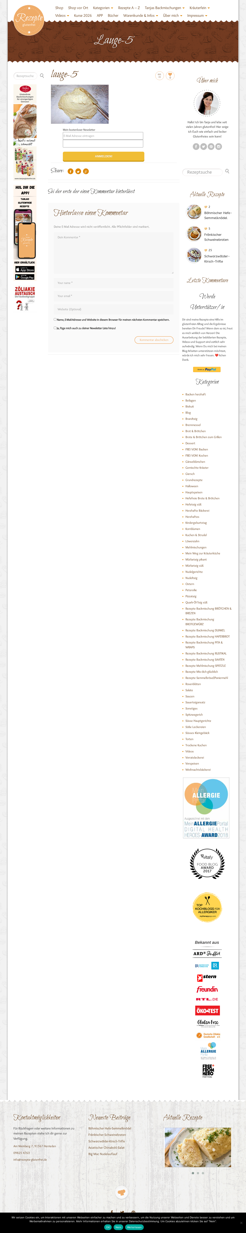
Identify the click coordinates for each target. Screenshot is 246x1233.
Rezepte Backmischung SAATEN (204, 659)
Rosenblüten (193, 684)
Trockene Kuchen (196, 745)
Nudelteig (191, 578)
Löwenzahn (192, 541)
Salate (189, 690)
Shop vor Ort (78, 7)
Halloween (191, 486)
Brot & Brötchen (195, 431)
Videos (60, 15)
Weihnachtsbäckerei (198, 769)
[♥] (121, 1192)
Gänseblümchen (195, 461)
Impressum (195, 15)
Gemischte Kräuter (197, 467)
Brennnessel (193, 425)
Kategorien (101, 7)
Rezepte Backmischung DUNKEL (205, 630)
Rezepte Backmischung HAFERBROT (207, 636)
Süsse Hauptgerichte (198, 721)
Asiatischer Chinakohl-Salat (106, 1147)
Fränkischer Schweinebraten (107, 1135)
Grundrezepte (194, 480)
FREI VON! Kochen (196, 455)
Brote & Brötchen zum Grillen (203, 437)
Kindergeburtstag (196, 522)
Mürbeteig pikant (196, 559)
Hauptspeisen (193, 492)
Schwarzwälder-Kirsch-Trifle (106, 1141)
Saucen (189, 696)
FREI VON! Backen (196, 449)
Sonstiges (191, 708)
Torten (189, 739)
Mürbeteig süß (194, 565)
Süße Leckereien (195, 727)
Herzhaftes (192, 517)
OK (108, 1227)
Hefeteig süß (193, 504)
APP (100, 15)
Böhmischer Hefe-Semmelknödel (109, 1128)
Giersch (190, 474)
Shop (59, 7)
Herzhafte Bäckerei (197, 510)
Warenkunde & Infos (139, 15)
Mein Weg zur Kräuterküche (202, 553)
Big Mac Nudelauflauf (102, 1154)
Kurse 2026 (83, 15)
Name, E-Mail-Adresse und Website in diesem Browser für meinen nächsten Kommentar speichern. (113, 319)
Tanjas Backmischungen (163, 7)
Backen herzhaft (195, 394)
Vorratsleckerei (194, 757)
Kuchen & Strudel (196, 535)
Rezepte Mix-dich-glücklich (201, 671)
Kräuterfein (198, 7)
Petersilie (191, 590)
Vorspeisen (192, 763)
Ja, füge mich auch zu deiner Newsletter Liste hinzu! (86, 328)
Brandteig (191, 419)
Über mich (171, 15)
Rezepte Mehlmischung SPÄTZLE (205, 666)
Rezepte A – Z (129, 7)
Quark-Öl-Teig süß (196, 602)
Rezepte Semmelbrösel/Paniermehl (206, 678)
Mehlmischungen (195, 547)
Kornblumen (192, 529)
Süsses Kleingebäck (197, 733)
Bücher (113, 15)
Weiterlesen (134, 1227)
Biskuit (189, 406)
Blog (188, 412)
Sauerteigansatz (195, 702)
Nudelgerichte (194, 572)
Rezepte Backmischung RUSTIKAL (206, 653)
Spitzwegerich (194, 714)
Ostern (189, 584)
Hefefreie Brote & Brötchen (202, 498)
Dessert (190, 443)
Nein (118, 1227)
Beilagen (190, 400)
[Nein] (241, 1223)
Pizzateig (190, 596)
